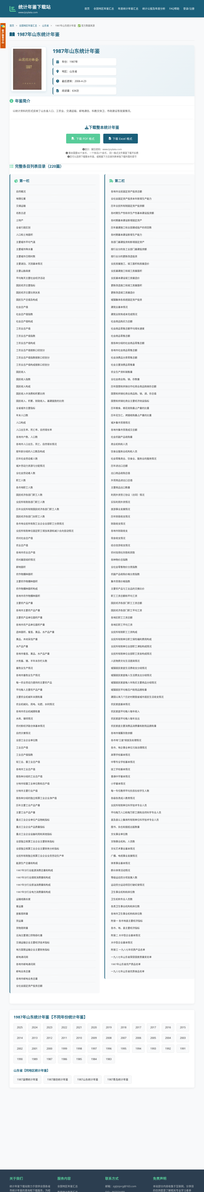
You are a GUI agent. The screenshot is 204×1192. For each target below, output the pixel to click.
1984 (94, 1059)
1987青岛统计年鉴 (117, 1079)
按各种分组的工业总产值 (29, 776)
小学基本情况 (118, 783)
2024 (34, 1027)
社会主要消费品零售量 (123, 364)
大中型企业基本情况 (121, 942)
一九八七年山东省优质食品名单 (127, 971)
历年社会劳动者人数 (27, 458)
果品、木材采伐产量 (27, 639)
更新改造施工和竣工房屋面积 (126, 285)
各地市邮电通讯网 (25, 964)
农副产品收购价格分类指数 (125, 574)
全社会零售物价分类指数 (124, 567)
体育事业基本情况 (120, 863)
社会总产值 (22, 307)
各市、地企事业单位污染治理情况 (129, 747)
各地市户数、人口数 (27, 436)
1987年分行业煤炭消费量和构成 (33, 877)
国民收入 (21, 371)
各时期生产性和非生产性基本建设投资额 (132, 213)
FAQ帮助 (174, 8)
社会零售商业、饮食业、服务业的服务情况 (133, 458)
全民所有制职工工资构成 (124, 632)
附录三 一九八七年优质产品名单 (128, 949)
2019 (109, 1027)
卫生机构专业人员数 (121, 899)
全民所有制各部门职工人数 (30, 501)
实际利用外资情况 (120, 501)
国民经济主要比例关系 (28, 292)
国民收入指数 (23, 379)
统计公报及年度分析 (153, 8)
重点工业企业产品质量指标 (30, 826)
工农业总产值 (23, 328)
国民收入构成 (23, 386)
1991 (183, 1048)
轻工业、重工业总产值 (28, 761)
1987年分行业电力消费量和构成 (33, 891)
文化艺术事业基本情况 (123, 848)
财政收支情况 (118, 523)
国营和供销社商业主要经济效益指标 (130, 400)
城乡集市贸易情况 (120, 422)
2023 (49, 1027)
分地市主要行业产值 (27, 790)
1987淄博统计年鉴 (27, 1079)
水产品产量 (22, 646)
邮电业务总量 (23, 971)
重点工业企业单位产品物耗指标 (33, 819)
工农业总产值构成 (25, 343)
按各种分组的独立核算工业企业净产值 (36, 798)
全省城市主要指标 (25, 408)
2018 (123, 1027)
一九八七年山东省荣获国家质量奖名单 (131, 957)
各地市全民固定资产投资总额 (126, 191)
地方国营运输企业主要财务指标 (33, 949)
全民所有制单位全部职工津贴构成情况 (131, 646)
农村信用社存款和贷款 (123, 552)
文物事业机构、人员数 (123, 841)
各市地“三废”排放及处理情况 (126, 740)
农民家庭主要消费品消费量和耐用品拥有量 (133, 725)
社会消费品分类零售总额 (124, 357)
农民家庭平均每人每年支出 (125, 718)
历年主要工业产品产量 (28, 805)
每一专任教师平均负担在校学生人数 (130, 790)
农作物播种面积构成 (27, 588)
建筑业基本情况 (119, 307)
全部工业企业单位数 (27, 740)
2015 (183, 1027)
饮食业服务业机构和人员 (124, 451)
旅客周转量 (22, 913)
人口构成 (21, 422)
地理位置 (21, 198)
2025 (20, 1027)
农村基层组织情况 (25, 559)
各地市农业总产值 (25, 552)
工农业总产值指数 (25, 335)
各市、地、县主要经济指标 (125, 928)
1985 (79, 1059)
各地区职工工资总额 (121, 617)
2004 (168, 1038)
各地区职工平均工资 (121, 624)
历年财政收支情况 (120, 516)
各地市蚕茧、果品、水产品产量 (33, 653)
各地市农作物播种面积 (28, 595)
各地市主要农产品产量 (28, 610)
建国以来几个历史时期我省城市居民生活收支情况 (137, 696)
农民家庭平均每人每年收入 (125, 711)
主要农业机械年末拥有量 (29, 696)
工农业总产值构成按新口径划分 (33, 364)
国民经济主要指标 (25, 285)
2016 (168, 1027)
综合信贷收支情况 (120, 545)
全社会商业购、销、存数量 (125, 379)
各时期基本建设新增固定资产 (126, 220)
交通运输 (21, 205)
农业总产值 (22, 545)
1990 (20, 1059)
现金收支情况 (118, 538)
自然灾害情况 (23, 733)
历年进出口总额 (119, 465)
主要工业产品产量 (25, 812)
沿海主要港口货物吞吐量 (29, 935)
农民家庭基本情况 (120, 704)
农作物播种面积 (24, 574)
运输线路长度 (23, 899)
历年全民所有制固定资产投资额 (127, 205)
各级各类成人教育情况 (123, 798)
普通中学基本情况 (120, 776)
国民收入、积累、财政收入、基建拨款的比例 (40, 400)
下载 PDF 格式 (85, 139)
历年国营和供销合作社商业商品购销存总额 (133, 386)
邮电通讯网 (22, 957)
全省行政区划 (23, 227)
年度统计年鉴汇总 (128, 8)
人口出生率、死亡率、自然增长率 (34, 429)
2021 (79, 1027)
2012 (49, 1038)
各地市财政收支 (119, 530)
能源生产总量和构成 (27, 863)
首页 (87, 8)
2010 (79, 1038)
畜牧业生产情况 (24, 668)
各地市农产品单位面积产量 (30, 624)
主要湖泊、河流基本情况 (29, 263)
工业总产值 (22, 747)
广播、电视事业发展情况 (124, 855)
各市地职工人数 (24, 487)
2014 (20, 1038)
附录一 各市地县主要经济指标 (127, 920)
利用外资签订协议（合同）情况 (127, 494)
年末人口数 (22, 415)
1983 (109, 1059)
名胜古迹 (21, 213)
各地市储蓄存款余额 (121, 733)
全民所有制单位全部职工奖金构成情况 (131, 653)
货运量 (19, 920)
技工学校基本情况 (120, 769)
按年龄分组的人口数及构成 (30, 451)
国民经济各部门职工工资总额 (126, 603)
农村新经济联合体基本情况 (30, 725)
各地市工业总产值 (25, 769)
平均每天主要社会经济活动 (30, 278)
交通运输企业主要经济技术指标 (33, 942)
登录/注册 (188, 8)
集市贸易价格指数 (120, 581)
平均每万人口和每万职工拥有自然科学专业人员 (136, 812)
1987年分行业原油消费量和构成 (33, 884)
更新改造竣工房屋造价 (123, 292)
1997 (94, 1048)
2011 (64, 1038)
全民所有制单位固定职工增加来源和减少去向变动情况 (44, 530)
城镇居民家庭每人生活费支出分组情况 (131, 675)
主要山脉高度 (23, 270)
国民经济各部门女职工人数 (30, 516)
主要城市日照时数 (25, 256)
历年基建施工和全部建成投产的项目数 (131, 227)
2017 (138, 1027)
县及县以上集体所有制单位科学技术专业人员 (135, 819)
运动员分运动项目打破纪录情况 (127, 884)
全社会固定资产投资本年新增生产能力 (131, 198)
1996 (109, 1048)
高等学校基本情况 (120, 754)
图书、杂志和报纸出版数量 (125, 826)
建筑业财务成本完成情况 (124, 314)
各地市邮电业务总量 (27, 978)
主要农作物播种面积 (27, 581)
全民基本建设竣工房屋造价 (125, 278)
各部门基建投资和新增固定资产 (127, 242)
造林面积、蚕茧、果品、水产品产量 (35, 632)
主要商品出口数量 (120, 487)
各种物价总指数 (119, 559)
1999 (64, 1048)
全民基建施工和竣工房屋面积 (126, 270)
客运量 (19, 906)
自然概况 (21, 191)
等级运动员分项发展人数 (124, 877)
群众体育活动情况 (120, 870)
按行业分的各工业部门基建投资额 (129, 249)
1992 (168, 1048)
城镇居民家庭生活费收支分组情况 (129, 668)
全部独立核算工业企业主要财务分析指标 (37, 848)
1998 (79, 1048)
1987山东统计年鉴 (87, 1079)
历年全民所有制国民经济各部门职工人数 (37, 509)
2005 (153, 1038)
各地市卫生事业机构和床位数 (126, 913)
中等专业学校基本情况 (123, 761)
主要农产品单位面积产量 (29, 617)
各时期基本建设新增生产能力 (126, 234)
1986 (64, 1059)
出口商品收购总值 (120, 473)
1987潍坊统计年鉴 (57, 1079)
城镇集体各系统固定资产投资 (126, 299)
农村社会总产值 (24, 538)
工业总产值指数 (24, 754)
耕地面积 (21, 567)
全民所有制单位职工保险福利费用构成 (131, 639)
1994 (138, 1048)
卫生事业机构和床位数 (123, 891)
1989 (34, 1059)
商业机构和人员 (119, 444)
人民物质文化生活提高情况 (125, 660)
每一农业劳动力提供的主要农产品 (34, 682)
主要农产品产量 (24, 603)
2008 (109, 1038)
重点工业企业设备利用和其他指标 (34, 834)
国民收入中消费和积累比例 (30, 393)
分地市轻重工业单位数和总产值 (33, 783)
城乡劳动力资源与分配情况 (30, 465)
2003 (183, 1038)
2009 (94, 1038)
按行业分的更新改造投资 (124, 256)
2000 (49, 1048)
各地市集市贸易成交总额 (124, 429)
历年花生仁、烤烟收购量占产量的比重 (131, 415)
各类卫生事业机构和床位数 (125, 906)
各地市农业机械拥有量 (28, 711)
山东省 (45, 25)
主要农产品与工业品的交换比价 (127, 588)
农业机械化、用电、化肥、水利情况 (35, 704)
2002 (20, 1048)
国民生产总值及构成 (27, 299)
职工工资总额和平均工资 (124, 595)
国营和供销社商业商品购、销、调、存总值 (133, 393)
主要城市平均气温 (25, 242)
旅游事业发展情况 (120, 509)
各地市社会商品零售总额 (124, 350)
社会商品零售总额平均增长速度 (127, 328)
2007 (123, 1038)
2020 (94, 1027)
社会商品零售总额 (120, 335)
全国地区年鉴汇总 (104, 8)
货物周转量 (22, 928)
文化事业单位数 (119, 834)
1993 (153, 1048)
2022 (64, 1027)
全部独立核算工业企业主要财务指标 (35, 841)
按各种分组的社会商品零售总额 (127, 343)
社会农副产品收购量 (121, 436)
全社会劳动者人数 (25, 473)
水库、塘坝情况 (24, 718)
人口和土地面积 (24, 234)
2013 (34, 1038)
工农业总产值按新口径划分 (30, 350)
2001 (34, 1048)
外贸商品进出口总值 (121, 480)
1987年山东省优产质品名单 (126, 964)
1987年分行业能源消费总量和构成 (34, 870)
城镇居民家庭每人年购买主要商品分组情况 (133, 682)
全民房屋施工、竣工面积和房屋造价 (130, 263)
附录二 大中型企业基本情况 (125, 935)
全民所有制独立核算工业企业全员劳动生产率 (40, 855)
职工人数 (21, 480)
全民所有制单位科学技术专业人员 (129, 805)
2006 (138, 1038)
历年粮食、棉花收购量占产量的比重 (130, 408)
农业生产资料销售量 (121, 371)
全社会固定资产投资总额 (29, 985)
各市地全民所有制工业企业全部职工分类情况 (40, 523)
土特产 (19, 220)
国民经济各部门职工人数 (29, 494)
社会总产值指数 (24, 314)
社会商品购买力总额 (121, 321)
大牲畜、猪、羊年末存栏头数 (31, 660)
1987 (49, 1059)
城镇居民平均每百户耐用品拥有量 (129, 689)
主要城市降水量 (24, 249)
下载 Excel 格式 (122, 139)
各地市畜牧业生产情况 (28, 675)
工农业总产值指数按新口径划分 (33, 357)
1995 (123, 1048)
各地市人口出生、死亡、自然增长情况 (36, 444)
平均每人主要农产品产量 (29, 689)
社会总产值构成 (24, 321)
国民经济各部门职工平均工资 (126, 610)
